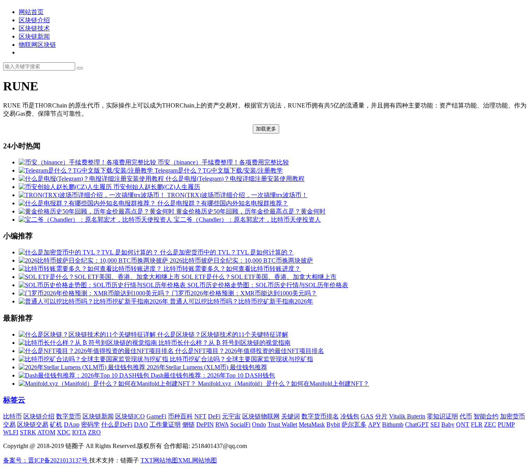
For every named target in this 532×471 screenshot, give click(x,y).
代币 (466, 416)
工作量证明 (165, 424)
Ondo (259, 424)
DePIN (205, 424)
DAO (141, 424)
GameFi (156, 416)
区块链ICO (130, 416)
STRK (28, 432)
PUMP (506, 424)
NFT (200, 416)
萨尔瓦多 (354, 424)
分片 (381, 416)
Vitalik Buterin (407, 416)
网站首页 (31, 12)
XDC (63, 432)
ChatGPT (417, 424)
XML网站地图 (197, 460)
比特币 (12, 416)
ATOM (46, 432)
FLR (477, 424)
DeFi (214, 416)
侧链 (188, 424)
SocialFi (240, 424)
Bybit (333, 424)
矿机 (56, 424)
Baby (447, 424)
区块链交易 (32, 424)
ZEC (490, 424)
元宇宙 (231, 416)
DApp (71, 424)
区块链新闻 (34, 36)
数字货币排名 (320, 416)
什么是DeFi (116, 424)
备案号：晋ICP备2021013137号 (46, 460)
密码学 (90, 424)
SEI (435, 424)
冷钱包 (349, 416)
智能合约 (486, 416)
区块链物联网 (261, 416)
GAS (367, 416)
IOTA (79, 432)
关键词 (290, 416)
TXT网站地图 (159, 460)
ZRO (94, 432)
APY (374, 424)
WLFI (10, 432)
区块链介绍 (34, 20)
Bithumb (392, 424)
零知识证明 (442, 416)
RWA (222, 424)
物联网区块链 (37, 44)
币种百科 (180, 416)
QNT (462, 424)
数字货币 (68, 416)
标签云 (14, 400)
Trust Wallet (282, 424)
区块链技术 (34, 28)
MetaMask (312, 424)
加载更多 (266, 129)
